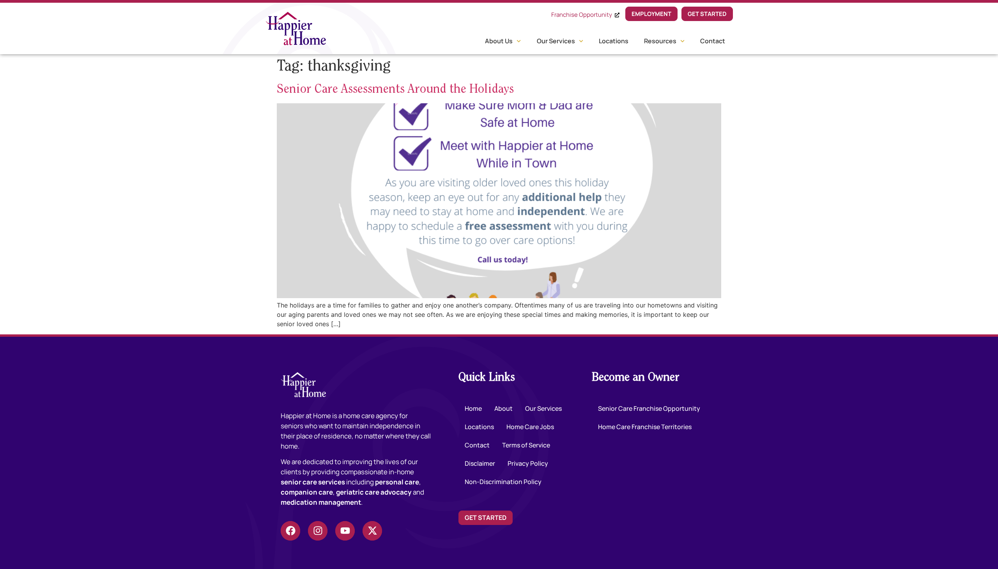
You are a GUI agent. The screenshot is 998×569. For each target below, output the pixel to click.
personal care (397, 481)
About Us (499, 41)
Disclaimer (480, 463)
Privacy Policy (528, 463)
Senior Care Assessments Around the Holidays (395, 89)
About (503, 408)
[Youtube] (345, 531)
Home (473, 408)
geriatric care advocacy (374, 492)
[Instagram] (317, 531)
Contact (712, 41)
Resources (660, 41)
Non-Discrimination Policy (503, 481)
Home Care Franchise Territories (645, 426)
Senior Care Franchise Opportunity (649, 408)
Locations (613, 41)
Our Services (556, 41)
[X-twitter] (372, 531)
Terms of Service (526, 445)
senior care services (313, 481)
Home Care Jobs (530, 426)
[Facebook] (290, 531)
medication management (321, 502)
